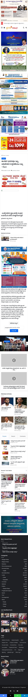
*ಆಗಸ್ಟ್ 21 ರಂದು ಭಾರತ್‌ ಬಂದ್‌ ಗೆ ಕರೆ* (17, 441)
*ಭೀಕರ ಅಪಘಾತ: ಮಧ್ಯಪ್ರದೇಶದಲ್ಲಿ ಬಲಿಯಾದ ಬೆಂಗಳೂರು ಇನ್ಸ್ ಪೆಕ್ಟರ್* (20, 411)
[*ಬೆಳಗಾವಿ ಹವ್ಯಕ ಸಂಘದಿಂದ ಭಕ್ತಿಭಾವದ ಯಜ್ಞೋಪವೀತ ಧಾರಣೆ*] (21, 478)
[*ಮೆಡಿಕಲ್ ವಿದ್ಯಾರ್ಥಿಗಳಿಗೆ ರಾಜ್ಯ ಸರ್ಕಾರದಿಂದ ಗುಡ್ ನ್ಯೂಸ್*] (5, 458)
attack (22, 640)
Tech (3, 595)
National (4, 584)
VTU (15, 649)
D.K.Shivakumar (23, 642)
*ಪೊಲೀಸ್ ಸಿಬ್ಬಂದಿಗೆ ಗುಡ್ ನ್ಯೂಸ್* (10, 23)
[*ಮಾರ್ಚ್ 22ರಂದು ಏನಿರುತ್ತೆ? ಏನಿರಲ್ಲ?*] (5, 453)
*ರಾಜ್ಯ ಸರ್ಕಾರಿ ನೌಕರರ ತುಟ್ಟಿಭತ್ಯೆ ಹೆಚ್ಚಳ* (17, 446)
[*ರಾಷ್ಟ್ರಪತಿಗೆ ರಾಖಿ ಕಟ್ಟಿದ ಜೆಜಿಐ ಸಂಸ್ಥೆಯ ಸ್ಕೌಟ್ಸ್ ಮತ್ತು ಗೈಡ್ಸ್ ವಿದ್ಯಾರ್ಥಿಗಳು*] (23, 630)
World (3, 599)
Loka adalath (4, 647)
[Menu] (2, 28)
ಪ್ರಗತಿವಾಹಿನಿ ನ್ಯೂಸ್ (10, 652)
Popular (4, 436)
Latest (7, 155)
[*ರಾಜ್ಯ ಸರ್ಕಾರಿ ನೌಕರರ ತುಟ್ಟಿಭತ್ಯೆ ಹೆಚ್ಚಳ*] (5, 447)
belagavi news (5, 642)
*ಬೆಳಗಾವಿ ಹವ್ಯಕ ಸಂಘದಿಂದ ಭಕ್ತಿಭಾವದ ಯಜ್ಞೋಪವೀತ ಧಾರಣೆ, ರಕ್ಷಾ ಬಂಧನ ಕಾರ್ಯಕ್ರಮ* (6, 484)
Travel (4, 606)
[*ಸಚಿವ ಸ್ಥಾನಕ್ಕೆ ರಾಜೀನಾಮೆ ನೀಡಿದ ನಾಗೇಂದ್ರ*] (7, 401)
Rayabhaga (21, 647)
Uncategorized (5, 597)
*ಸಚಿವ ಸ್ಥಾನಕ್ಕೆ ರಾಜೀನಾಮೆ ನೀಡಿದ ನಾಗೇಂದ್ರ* (6, 408)
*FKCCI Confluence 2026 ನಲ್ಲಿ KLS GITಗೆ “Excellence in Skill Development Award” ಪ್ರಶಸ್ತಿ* (13, 347)
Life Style (4, 581)
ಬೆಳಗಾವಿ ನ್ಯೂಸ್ (14, 323)
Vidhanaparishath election (7, 649)
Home (3, 155)
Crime (4, 577)
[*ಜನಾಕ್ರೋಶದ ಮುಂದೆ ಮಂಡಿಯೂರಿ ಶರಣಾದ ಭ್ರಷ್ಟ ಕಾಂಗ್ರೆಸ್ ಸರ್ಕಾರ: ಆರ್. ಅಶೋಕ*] (23, 622)
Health (4, 570)
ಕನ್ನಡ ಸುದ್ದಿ (3, 652)
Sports (3, 592)
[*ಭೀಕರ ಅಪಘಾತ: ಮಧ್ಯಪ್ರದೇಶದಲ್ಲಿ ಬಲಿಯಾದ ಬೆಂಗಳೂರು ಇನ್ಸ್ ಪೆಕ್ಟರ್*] (21, 402)
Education (7, 341)
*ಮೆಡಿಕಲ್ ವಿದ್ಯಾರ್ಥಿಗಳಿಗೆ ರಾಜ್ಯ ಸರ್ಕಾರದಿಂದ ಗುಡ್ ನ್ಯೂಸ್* (16, 457)
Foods (4, 601)
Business (4, 564)
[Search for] (26, 28)
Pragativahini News (13, 647)
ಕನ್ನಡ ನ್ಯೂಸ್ (20, 649)
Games (4, 604)
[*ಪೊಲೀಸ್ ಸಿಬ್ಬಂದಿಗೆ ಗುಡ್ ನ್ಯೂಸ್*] (7, 496)
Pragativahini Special (7, 590)
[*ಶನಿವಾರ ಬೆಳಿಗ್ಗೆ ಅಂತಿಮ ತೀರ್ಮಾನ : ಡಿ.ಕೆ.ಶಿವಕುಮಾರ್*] (5, 239)
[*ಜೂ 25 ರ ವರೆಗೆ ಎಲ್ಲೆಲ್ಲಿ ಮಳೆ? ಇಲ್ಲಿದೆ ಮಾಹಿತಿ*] (5, 463)
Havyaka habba (5, 644)
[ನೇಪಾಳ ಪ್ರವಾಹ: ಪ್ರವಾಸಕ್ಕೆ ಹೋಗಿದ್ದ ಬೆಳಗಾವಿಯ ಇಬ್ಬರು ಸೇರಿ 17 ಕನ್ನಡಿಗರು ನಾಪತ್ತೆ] (21, 420)
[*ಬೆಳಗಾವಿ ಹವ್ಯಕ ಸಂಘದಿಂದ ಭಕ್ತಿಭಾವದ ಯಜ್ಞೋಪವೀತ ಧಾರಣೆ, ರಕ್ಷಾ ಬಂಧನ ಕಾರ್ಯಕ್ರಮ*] (7, 477)
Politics (3, 586)
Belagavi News (5, 559)
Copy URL (14, 330)
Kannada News (5, 568)
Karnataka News (6, 572)
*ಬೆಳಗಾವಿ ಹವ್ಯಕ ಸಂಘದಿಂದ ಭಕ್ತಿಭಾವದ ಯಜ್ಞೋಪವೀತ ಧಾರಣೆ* (20, 486)
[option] (14, 343)
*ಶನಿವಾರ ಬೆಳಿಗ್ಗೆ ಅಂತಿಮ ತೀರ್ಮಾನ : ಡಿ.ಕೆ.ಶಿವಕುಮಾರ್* (17, 661)
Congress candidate (14, 642)
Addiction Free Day (6, 640)
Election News (6, 588)
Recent (13, 436)
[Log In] (4, 28)
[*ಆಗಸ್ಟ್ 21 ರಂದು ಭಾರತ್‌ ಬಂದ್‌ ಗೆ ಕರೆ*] (5, 442)
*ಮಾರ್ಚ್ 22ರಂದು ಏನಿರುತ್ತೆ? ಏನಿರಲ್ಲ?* (18, 451)
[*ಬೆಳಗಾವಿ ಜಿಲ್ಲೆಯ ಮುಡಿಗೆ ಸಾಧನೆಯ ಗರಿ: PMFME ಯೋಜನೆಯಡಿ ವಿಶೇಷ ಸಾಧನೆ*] (14, 630)
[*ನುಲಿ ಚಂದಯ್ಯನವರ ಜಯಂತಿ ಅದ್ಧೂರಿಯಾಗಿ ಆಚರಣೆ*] (5, 630)
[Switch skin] (23, 28)
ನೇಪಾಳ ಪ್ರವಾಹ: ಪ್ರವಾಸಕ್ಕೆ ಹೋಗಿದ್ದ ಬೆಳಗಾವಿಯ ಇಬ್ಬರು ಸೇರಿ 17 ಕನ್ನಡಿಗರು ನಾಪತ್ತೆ (20, 427)
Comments (22, 436)
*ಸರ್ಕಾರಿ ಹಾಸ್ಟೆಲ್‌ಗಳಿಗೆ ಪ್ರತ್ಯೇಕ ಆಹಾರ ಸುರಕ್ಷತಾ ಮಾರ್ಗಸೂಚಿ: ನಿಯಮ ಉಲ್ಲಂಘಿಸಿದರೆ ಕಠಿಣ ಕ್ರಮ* (6, 426)
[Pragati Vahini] (12, 27)
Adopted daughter (15, 640)
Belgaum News (5, 561)
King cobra (20, 644)
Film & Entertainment (7, 566)
